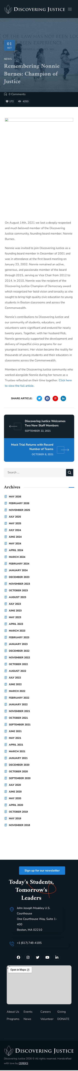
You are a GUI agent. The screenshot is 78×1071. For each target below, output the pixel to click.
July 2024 (15, 530)
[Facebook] (18, 957)
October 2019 (18, 811)
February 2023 (19, 637)
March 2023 (17, 630)
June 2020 (15, 791)
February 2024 (19, 563)
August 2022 (17, 671)
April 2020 (16, 805)
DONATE (63, 1019)
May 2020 (15, 798)
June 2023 (15, 610)
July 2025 (15, 516)
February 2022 (19, 698)
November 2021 (19, 711)
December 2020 (19, 765)
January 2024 (18, 570)
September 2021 (19, 724)
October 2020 (18, 771)
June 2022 (15, 684)
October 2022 (18, 664)
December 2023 (19, 577)
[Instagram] (28, 957)
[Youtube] (47, 957)
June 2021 (15, 731)
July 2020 (15, 785)
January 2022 (18, 704)
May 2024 (15, 543)
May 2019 (15, 818)
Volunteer (47, 1019)
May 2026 (15, 496)
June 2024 (15, 537)
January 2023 (18, 644)
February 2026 (19, 503)
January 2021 (18, 758)
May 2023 (15, 617)
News (8, 59)
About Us (13, 1012)
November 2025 (19, 510)
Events (28, 1012)
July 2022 (15, 677)
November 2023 (19, 584)
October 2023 (18, 590)
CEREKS (23, 1063)
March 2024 (17, 557)
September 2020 (19, 778)
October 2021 (18, 718)
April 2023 (16, 624)
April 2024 (16, 550)
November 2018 (19, 825)
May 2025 (15, 523)
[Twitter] (37, 957)
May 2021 (15, 738)
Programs (13, 1019)
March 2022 (17, 691)
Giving (61, 1012)
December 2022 (19, 651)
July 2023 (15, 604)
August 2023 (17, 597)
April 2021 (16, 744)
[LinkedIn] (56, 957)
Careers (45, 1012)
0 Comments (17, 94)
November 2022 (19, 657)
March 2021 (17, 751)
